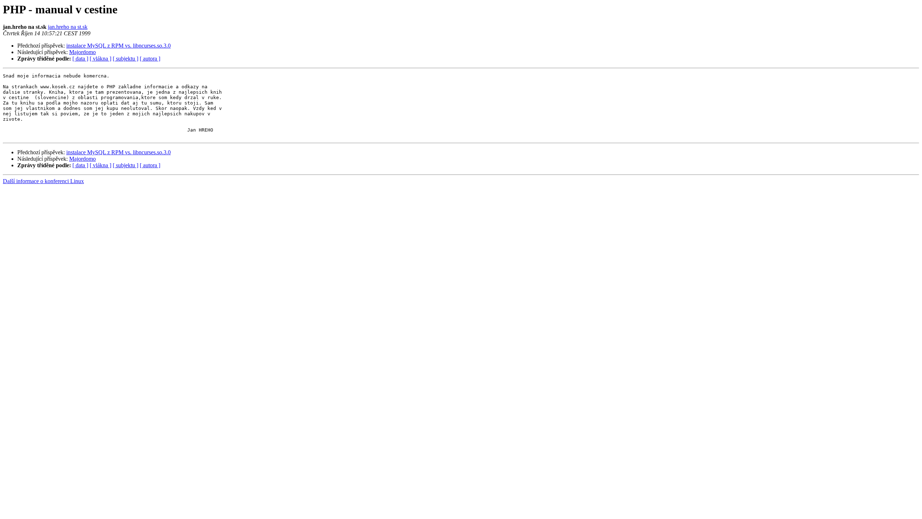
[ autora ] (150, 59)
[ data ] (80, 59)
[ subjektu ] (125, 59)
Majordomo (82, 52)
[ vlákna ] (100, 59)
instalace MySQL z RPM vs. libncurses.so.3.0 (118, 46)
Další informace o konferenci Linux (43, 181)
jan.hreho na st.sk (68, 27)
